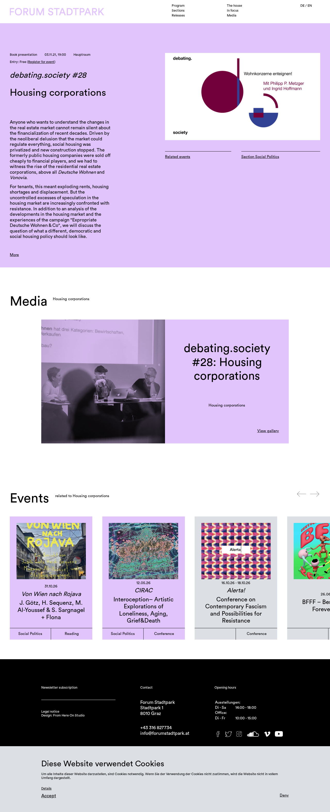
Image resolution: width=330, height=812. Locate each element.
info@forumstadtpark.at (164, 733)
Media (231, 15)
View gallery (268, 431)
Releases (178, 15)
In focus (232, 10)
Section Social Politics (260, 157)
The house (234, 5)
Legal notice (50, 711)
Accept (48, 796)
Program (178, 5)
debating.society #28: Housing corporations (227, 362)
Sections (178, 10)
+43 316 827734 (156, 728)
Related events (177, 157)
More (14, 255)
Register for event (41, 61)
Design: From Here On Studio (63, 715)
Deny (284, 795)
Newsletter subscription (59, 687)
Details (46, 788)
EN (310, 5)
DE (302, 5)
